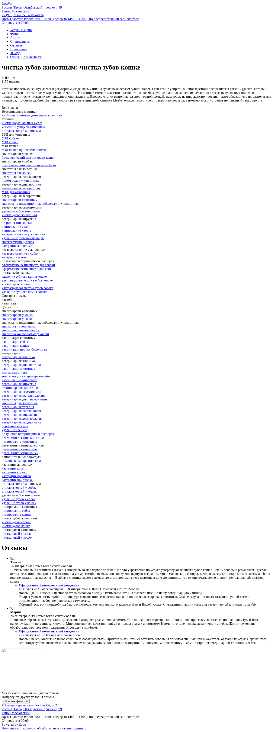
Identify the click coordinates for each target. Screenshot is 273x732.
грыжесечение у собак (18, 242)
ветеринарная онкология (20, 414)
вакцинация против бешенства (24, 349)
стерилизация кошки (17, 223)
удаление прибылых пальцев (23, 238)
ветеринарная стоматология (22, 391)
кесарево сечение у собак (20, 253)
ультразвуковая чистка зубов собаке (27, 288)
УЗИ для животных (16, 192)
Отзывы (16, 45)
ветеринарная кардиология (21, 422)
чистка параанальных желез (22, 123)
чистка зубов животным (19, 215)
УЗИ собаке (10, 138)
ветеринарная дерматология (22, 418)
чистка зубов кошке (16, 526)
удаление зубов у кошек (19, 503)
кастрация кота (12, 468)
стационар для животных (20, 388)
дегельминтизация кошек (20, 453)
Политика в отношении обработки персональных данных (44, 728)
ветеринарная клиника (18, 357)
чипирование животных (19, 441)
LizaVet (7, 3)
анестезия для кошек (16, 173)
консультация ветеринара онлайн (26, 376)
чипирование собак (16, 510)
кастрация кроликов (16, 476)
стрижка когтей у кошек (19, 491)
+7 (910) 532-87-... (23, 15)
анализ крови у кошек (17, 315)
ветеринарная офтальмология (23, 395)
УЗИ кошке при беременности (24, 150)
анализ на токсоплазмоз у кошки (25, 334)
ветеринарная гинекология (21, 411)
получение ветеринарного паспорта (28, 434)
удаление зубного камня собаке (24, 292)
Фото (14, 34)
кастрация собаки (14, 472)
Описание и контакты (26, 57)
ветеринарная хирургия (19, 384)
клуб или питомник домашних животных (32, 115)
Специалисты (20, 41)
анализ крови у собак (17, 318)
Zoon (22, 724)
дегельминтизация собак (20, 449)
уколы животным (14, 372)
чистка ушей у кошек (17, 537)
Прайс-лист (18, 49)
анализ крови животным (20, 199)
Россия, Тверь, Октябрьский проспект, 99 (32, 9)
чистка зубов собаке (16, 522)
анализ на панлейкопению (21, 330)
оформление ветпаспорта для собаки (28, 265)
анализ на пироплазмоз (18, 326)
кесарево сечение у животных (23, 234)
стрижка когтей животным (21, 130)
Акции (15, 37)
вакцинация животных (18, 368)
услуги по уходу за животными (24, 127)
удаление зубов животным (21, 211)
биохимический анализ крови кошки (28, 157)
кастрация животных (17, 246)
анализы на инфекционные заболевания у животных (40, 203)
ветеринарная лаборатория (21, 188)
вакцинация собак (15, 342)
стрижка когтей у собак (19, 487)
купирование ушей (15, 226)
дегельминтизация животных (23, 437)
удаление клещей (14, 430)
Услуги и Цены (21, 30)
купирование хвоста (16, 230)
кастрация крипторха (17, 480)
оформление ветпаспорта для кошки (28, 269)
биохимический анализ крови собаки (29, 165)
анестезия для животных (20, 403)
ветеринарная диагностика (21, 365)
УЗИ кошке (10, 142)
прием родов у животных (20, 180)
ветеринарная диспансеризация (25, 399)
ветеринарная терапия (18, 407)
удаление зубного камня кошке (24, 276)
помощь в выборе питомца (21, 460)
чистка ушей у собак (17, 533)
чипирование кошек (16, 514)
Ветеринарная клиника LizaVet (27, 705)
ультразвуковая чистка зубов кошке (27, 280)
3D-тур (15, 53)
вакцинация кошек (15, 345)
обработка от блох (15, 426)
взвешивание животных (19, 380)
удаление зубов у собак (18, 499)
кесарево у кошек (14, 257)
